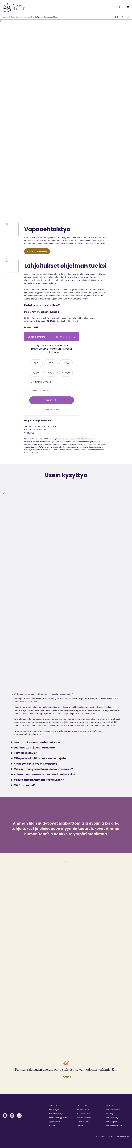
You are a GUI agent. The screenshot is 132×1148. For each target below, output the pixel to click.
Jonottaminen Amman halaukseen (37, 742)
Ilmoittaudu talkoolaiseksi (37, 251)
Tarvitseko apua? (25, 753)
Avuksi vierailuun (83, 1114)
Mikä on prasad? (24, 785)
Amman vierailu (83, 1110)
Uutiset (52, 1126)
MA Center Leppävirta (58, 1118)
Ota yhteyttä (54, 1110)
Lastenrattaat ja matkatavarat (34, 747)
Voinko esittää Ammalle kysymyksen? (39, 780)
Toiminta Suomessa (85, 1118)
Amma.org (108, 1114)
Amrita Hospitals (110, 1122)
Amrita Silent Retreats (113, 1126)
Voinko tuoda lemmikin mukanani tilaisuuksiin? (45, 774)
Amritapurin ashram (112, 1110)
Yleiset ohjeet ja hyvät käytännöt (35, 763)
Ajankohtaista (54, 1122)
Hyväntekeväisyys (56, 1114)
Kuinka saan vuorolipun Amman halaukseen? (43, 694)
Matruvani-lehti (83, 1122)
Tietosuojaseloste (122, 1136)
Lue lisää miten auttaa (95, 244)
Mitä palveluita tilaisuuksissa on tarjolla (40, 758)
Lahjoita (80, 1126)
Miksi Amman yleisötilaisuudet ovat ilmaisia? (43, 769)
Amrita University (111, 1118)
